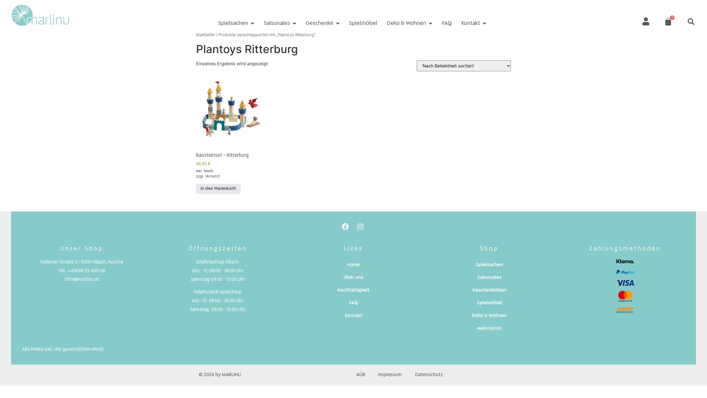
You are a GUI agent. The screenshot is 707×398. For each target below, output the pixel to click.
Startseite (205, 35)
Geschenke (319, 23)
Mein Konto (489, 328)
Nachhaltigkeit (353, 290)
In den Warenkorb (218, 189)
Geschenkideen (489, 290)
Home (353, 265)
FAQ (447, 23)
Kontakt (470, 23)
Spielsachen (233, 23)
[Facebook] (345, 227)
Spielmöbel (363, 23)
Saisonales (277, 23)
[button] (691, 21)
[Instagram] (360, 227)
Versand (212, 176)
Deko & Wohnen (406, 23)
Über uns (353, 277)
